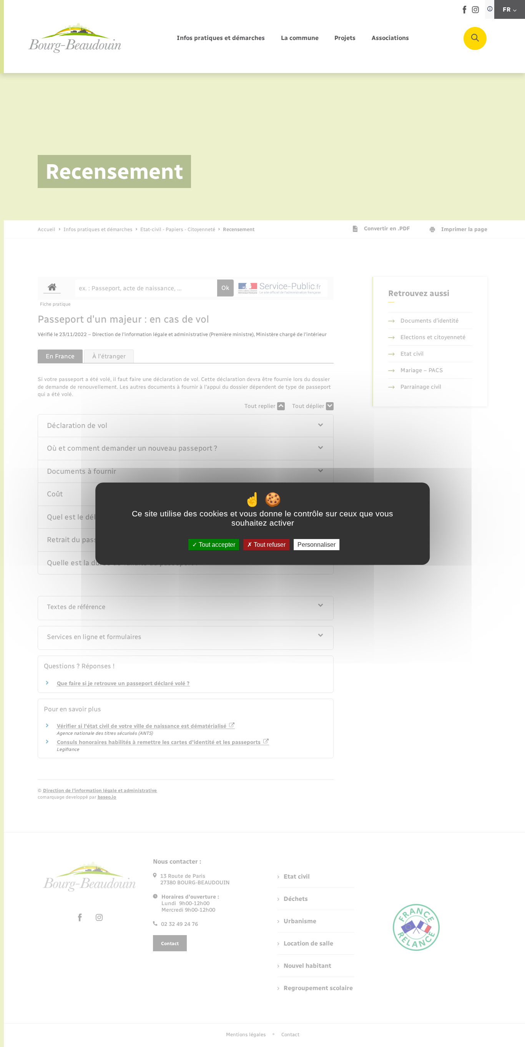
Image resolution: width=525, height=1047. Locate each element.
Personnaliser (316, 544)
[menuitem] (221, 38)
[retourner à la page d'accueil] (75, 38)
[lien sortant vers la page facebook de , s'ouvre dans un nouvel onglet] (464, 11)
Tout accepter (216, 544)
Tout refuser (269, 544)
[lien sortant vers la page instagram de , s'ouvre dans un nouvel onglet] (475, 11)
